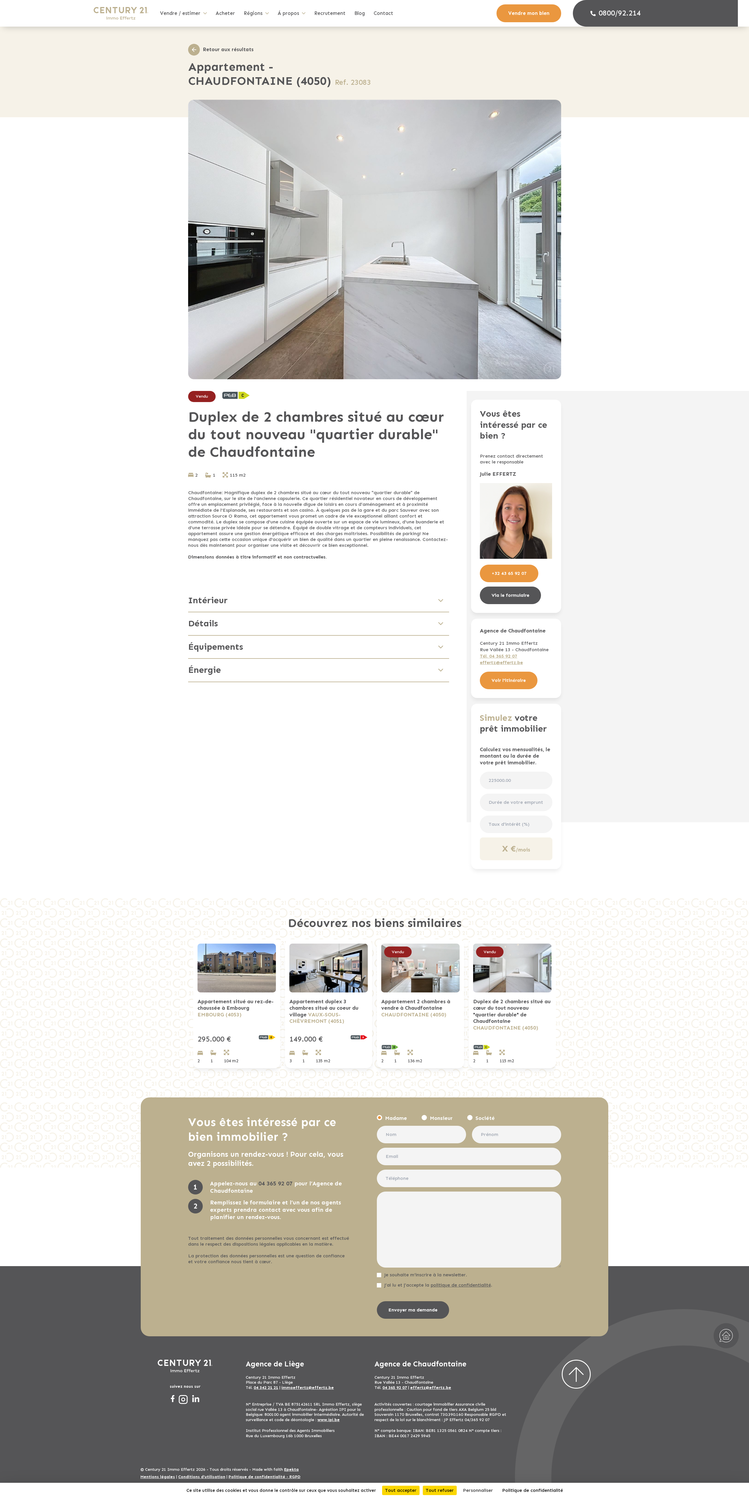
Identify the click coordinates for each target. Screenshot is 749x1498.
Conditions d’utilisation (201, 1476)
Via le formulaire (510, 595)
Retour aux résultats (228, 49)
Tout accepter (401, 1490)
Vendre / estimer (180, 13)
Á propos (288, 13)
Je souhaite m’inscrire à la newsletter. (425, 1275)
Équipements (215, 647)
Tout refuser (440, 1490)
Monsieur (441, 1118)
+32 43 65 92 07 (509, 573)
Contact (383, 13)
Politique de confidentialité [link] (532, 1490)
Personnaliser (478, 1490)
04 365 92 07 (275, 1183)
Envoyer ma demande (413, 1310)
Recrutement (330, 13)
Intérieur (208, 600)
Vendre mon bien (528, 13)
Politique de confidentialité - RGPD (264, 1476)
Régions (253, 13)
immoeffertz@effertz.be (307, 1387)
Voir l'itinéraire (509, 680)
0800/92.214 (620, 13)
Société (485, 1118)
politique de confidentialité (461, 1285)
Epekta (291, 1469)
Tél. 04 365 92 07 (498, 656)
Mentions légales (157, 1476)
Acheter (225, 13)
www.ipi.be (328, 1419)
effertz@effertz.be (501, 662)
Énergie (204, 670)
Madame (396, 1118)
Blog (359, 13)
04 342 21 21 (266, 1387)
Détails (203, 623)
